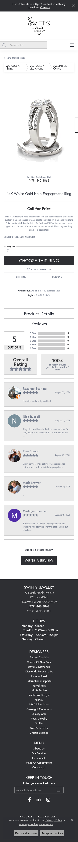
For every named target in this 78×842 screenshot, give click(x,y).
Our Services (39, 753)
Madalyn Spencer (35, 511)
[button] (30, 153)
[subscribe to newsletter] (58, 790)
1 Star (33, 348)
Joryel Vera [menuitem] (39, 685)
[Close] (73, 5)
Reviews (39, 323)
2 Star (33, 344)
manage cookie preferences (36, 824)
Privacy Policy (53, 820)
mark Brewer (32, 483)
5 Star (33, 333)
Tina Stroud (31, 451)
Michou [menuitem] (39, 699)
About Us (39, 748)
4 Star (33, 337)
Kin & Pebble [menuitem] (39, 690)
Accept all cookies (52, 833)
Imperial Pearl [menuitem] (39, 676)
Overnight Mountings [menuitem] (39, 709)
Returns (57, 276)
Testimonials (39, 758)
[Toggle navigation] (72, 45)
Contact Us (39, 767)
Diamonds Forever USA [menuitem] (39, 671)
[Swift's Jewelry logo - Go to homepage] (39, 25)
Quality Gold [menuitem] (39, 714)
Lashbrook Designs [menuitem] (39, 695)
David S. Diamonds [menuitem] (39, 666)
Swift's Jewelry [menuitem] (39, 728)
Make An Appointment (39, 762)
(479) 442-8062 (39, 180)
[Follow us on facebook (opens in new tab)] (29, 800)
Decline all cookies (26, 833)
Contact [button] (45, 7)
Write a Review (39, 560)
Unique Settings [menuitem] (39, 732)
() (68, 333)
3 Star (33, 340)
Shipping (21, 276)
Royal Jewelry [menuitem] (39, 718)
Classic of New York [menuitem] (39, 662)
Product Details (39, 313)
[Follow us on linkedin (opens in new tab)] (38, 800)
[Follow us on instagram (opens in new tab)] (48, 800)
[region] (39, 127)
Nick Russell (31, 416)
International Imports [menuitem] (39, 681)
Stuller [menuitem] (39, 723)
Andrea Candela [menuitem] (39, 657)
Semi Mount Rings (15, 57)
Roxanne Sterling (35, 388)
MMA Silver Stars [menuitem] (39, 704)
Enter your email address (39, 783)
